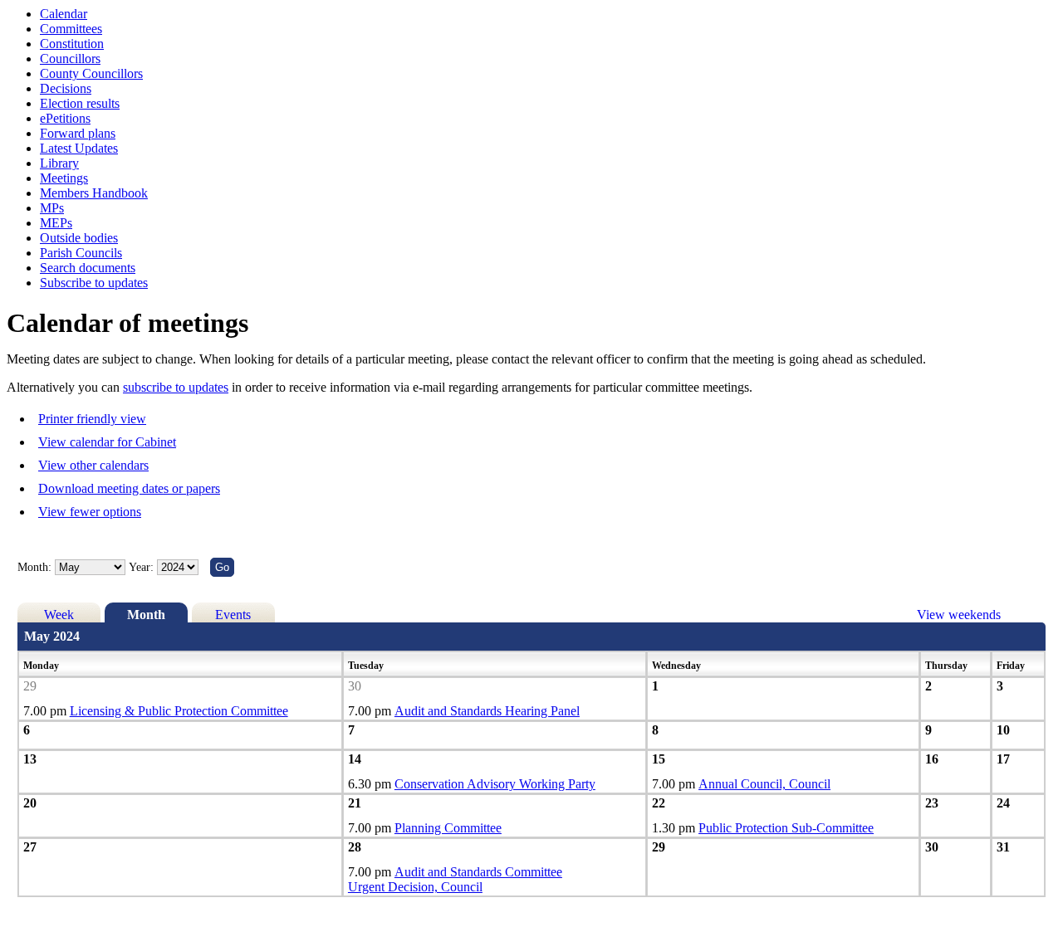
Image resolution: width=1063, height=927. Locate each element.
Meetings (64, 178)
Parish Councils (81, 253)
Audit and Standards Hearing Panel (487, 711)
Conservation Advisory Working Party (494, 784)
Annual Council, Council (764, 784)
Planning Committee (448, 828)
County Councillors (91, 73)
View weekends (959, 614)
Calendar (63, 14)
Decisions (65, 88)
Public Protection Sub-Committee (786, 828)
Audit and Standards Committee (478, 872)
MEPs (56, 223)
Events (233, 614)
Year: (143, 567)
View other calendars (93, 465)
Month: (34, 567)
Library (59, 163)
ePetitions (65, 118)
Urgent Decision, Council (415, 887)
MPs (52, 208)
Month (146, 614)
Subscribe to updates (94, 283)
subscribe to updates (175, 387)
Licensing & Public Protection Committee (179, 711)
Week (59, 614)
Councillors (70, 58)
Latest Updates (79, 148)
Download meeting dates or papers (129, 488)
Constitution (72, 44)
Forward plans (77, 133)
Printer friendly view (92, 419)
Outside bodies (79, 238)
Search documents (87, 268)
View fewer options (89, 512)
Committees (71, 29)
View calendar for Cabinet (107, 442)
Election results (80, 103)
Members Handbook (94, 193)
